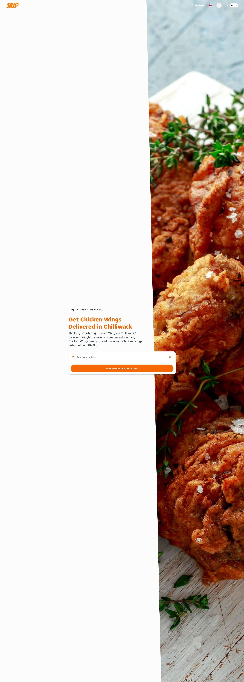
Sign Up (234, 5)
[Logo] (13, 5)
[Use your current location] (170, 357)
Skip (73, 309)
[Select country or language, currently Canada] (210, 5)
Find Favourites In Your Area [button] (122, 368)
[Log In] (219, 5)
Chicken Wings (95, 309)
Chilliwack (81, 309)
